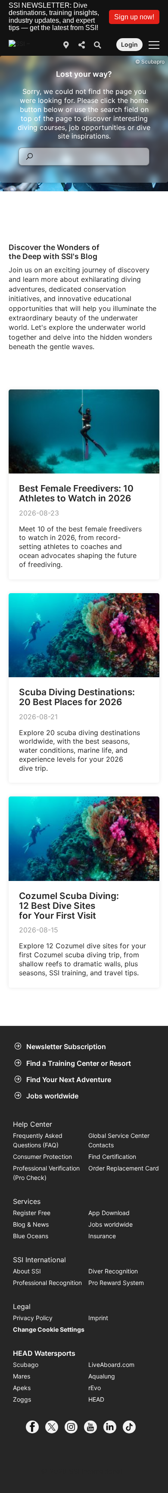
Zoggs (22, 1399)
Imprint (98, 1317)
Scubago (25, 1364)
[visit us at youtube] (93, 1427)
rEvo (94, 1387)
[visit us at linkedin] (113, 1427)
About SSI (27, 1271)
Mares (21, 1376)
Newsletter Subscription (66, 1046)
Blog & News (31, 1224)
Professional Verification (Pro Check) (46, 1172)
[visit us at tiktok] (132, 1427)
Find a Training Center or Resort (78, 1063)
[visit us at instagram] (74, 1427)
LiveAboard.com (111, 1364)
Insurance (102, 1236)
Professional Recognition (47, 1282)
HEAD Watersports (44, 1353)
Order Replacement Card (123, 1168)
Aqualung (101, 1376)
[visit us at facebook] (35, 1427)
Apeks (22, 1387)
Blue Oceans (30, 1236)
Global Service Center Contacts (118, 1140)
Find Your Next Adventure (68, 1079)
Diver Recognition (113, 1271)
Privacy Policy (33, 1317)
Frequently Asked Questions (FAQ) (37, 1140)
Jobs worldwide (52, 1096)
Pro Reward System (116, 1282)
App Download (109, 1212)
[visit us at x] (55, 1427)
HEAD (96, 1399)
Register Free (31, 1212)
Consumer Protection (42, 1156)
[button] (134, 17)
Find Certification (112, 1156)
